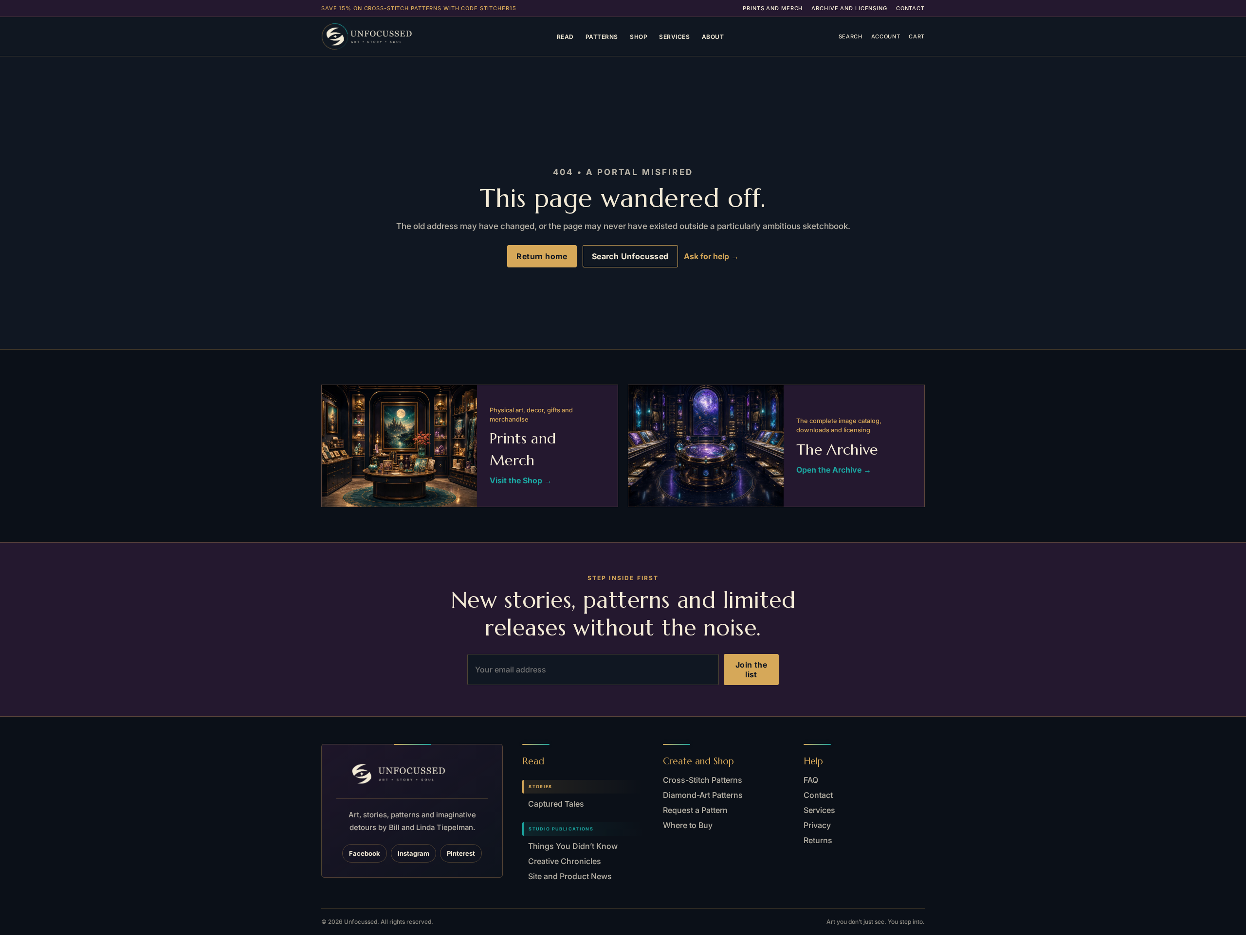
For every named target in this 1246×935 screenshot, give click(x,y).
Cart (917, 36)
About (713, 36)
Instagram (413, 853)
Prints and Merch (773, 8)
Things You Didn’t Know (573, 846)
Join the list (751, 669)
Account (885, 36)
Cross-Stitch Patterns (702, 780)
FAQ (811, 780)
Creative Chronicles (564, 861)
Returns (818, 840)
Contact (910, 8)
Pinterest (461, 853)
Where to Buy (688, 825)
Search (850, 36)
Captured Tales (556, 804)
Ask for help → (711, 256)
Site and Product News (570, 876)
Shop (638, 36)
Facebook (364, 853)
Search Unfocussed (630, 256)
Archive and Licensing (849, 8)
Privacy (817, 825)
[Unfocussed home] (381, 36)
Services (674, 36)
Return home (541, 256)
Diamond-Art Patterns (703, 795)
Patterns (602, 36)
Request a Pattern (695, 810)
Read (565, 36)
